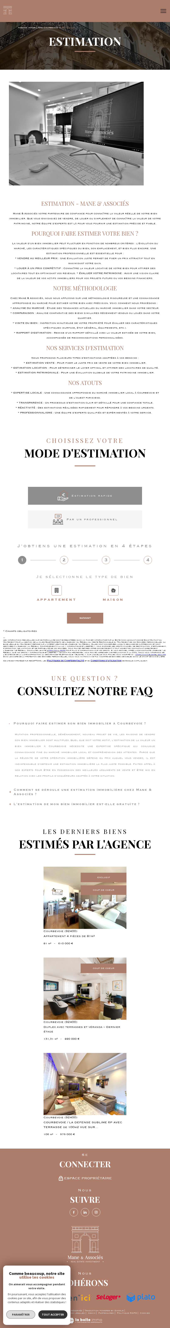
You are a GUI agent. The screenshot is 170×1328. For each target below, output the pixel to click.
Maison (113, 600)
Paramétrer (21, 1314)
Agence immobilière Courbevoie (38, 27)
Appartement (56, 600)
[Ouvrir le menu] (163, 11)
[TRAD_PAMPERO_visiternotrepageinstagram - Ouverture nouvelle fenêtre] (96, 1212)
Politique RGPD (127, 1313)
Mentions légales (73, 1313)
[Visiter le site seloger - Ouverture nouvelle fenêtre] (108, 1297)
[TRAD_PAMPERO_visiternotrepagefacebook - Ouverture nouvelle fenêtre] (74, 1212)
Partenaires (106, 1313)
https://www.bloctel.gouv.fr (150, 654)
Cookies (145, 1313)
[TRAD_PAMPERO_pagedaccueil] (7, 13)
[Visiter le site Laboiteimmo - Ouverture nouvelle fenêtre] (85, 1322)
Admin (91, 1313)
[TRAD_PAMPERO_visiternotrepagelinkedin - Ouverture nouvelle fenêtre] (85, 1212)
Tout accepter (53, 1314)
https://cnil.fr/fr (56, 650)
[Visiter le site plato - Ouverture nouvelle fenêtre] (140, 1297)
